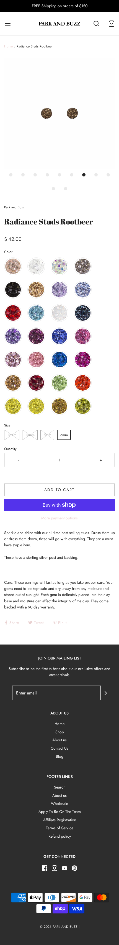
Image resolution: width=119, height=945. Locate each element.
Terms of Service (59, 828)
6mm (64, 435)
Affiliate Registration (59, 820)
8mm (47, 435)
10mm (30, 435)
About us (59, 740)
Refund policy (59, 836)
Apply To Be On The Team (59, 811)
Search (59, 787)
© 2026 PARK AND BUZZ (58, 926)
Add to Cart (59, 489)
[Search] (96, 23)
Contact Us (59, 748)
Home (8, 46)
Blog (59, 756)
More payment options (59, 518)
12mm (11, 435)
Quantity (10, 448)
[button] (59, 113)
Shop (59, 732)
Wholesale (59, 803)
